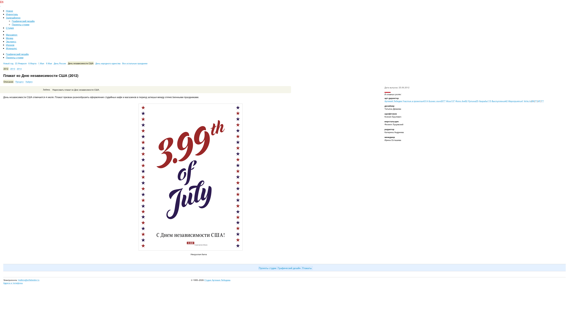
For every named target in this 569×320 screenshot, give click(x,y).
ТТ (542, 101)
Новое (9, 11)
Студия (10, 28)
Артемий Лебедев (393, 101)
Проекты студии (20, 24)
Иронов (10, 45)
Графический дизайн (23, 21)
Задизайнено (13, 17)
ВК (533, 101)
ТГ (536, 101)
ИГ (539, 101)
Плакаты (307, 268)
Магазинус (11, 34)
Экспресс (11, 41)
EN (1, 1)
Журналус (11, 48)
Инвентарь (12, 14)
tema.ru (527, 101)
